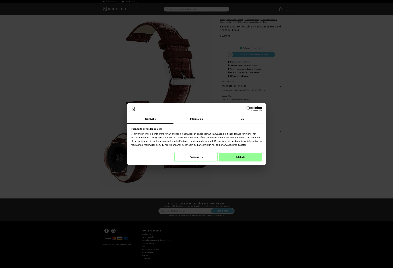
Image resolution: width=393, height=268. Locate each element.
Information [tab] (196, 119)
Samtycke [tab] (150, 119)
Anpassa (194, 157)
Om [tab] (242, 119)
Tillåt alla (240, 157)
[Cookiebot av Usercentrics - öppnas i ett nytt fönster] (248, 109)
